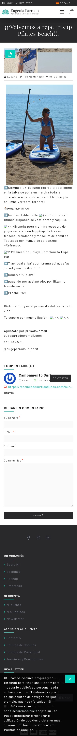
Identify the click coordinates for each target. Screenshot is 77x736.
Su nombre (11, 417)
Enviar (37, 515)
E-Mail (8, 432)
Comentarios (12, 460)
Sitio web (10, 446)
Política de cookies (19, 729)
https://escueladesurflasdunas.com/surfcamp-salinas (40, 387)
